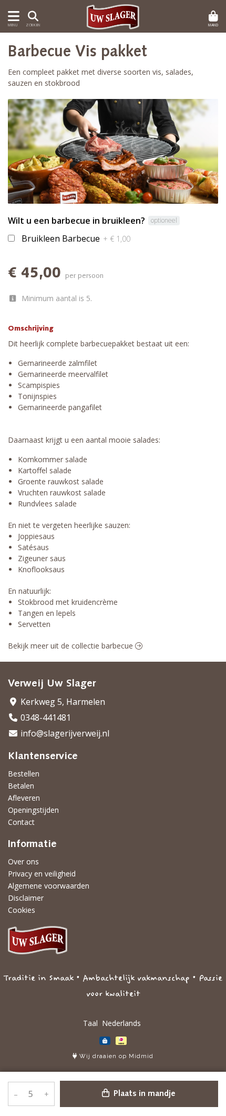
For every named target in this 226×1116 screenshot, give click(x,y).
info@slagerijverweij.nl (63, 733)
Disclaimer (26, 898)
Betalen (21, 786)
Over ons (23, 861)
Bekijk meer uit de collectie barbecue (71, 646)
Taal (90, 1023)
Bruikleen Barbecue (76, 238)
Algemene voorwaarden (48, 886)
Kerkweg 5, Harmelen (61, 702)
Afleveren (24, 798)
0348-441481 (44, 717)
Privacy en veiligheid (42, 874)
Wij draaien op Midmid (115, 1056)
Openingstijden (33, 810)
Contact (21, 822)
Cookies (21, 910)
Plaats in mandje (143, 1094)
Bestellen (23, 774)
